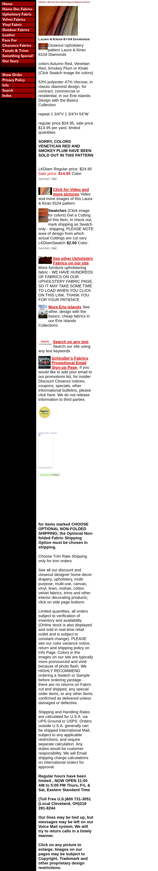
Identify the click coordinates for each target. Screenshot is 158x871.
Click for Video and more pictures (71, 191)
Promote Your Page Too (45, 467)
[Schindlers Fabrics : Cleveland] (45, 465)
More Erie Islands (64, 307)
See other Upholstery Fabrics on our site (73, 260)
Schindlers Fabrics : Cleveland (47, 433)
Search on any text (71, 342)
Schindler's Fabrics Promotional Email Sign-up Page (70, 363)
